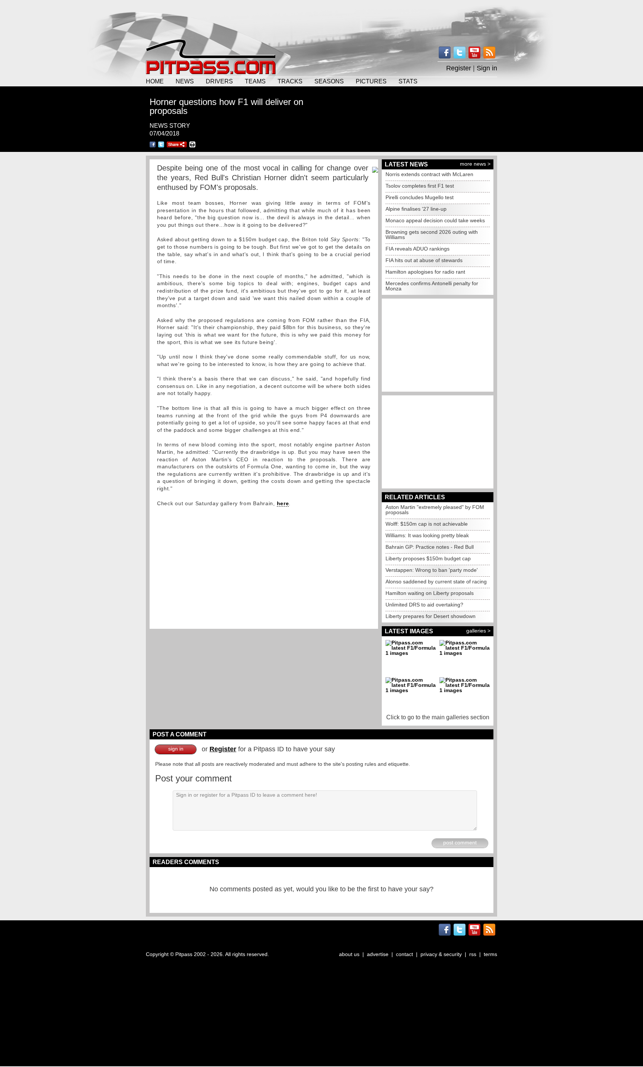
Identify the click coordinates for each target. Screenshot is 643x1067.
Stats (408, 81)
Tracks (290, 81)
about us (349, 954)
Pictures (371, 81)
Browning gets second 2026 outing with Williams (432, 234)
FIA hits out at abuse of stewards (424, 260)
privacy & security (441, 954)
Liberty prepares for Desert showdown (431, 616)
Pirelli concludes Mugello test (420, 197)
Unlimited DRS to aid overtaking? (424, 605)
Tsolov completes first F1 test (420, 186)
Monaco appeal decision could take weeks (435, 220)
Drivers (219, 81)
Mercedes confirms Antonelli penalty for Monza (432, 286)
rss (472, 954)
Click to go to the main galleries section (437, 717)
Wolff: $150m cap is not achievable (427, 524)
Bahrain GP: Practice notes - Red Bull (430, 547)
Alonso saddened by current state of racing (436, 582)
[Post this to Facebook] (153, 144)
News (185, 81)
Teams (255, 81)
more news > (475, 164)
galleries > (478, 631)
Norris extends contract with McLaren (429, 174)
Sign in (487, 68)
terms (490, 954)
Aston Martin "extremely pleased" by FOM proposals (435, 509)
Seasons (329, 81)
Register (458, 68)
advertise (377, 954)
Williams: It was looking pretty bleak (427, 535)
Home (155, 81)
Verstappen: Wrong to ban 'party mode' (432, 570)
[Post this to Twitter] (161, 144)
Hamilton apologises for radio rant (425, 272)
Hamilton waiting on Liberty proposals (430, 593)
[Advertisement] (321, 18)
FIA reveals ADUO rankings (418, 249)
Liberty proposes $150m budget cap (428, 558)
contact (404, 954)
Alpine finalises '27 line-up (416, 209)
